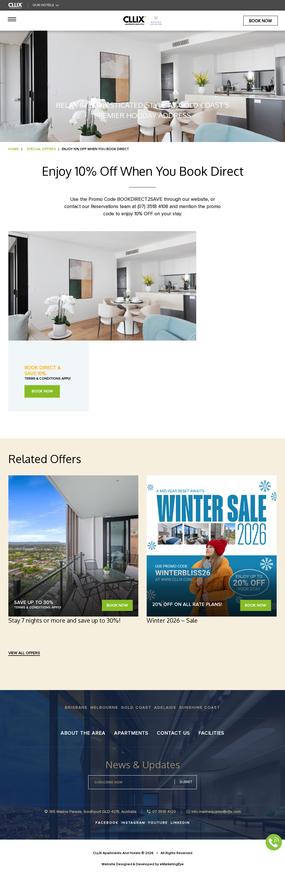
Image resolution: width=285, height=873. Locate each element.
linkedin (180, 823)
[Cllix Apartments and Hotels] (15, 5)
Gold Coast (136, 708)
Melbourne (104, 708)
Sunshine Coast (199, 708)
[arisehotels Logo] (142, 20)
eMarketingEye (172, 864)
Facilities (211, 733)
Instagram (133, 823)
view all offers (24, 653)
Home (13, 149)
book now (260, 21)
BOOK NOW (42, 391)
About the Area (83, 733)
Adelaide (165, 708)
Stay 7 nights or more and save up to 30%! (64, 620)
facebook (106, 823)
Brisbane (76, 708)
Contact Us (173, 733)
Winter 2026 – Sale (172, 620)
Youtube (158, 823)
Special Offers (41, 149)
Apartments (131, 733)
